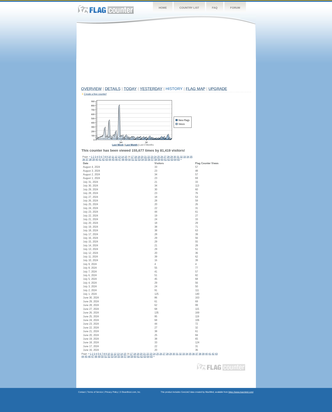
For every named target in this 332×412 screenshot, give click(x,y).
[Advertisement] (166, 56)
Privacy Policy (111, 392)
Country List (189, 7)
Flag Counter (106, 9)
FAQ (214, 7)
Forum (235, 7)
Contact (81, 392)
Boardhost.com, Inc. (131, 392)
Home (163, 7)
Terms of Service (95, 392)
